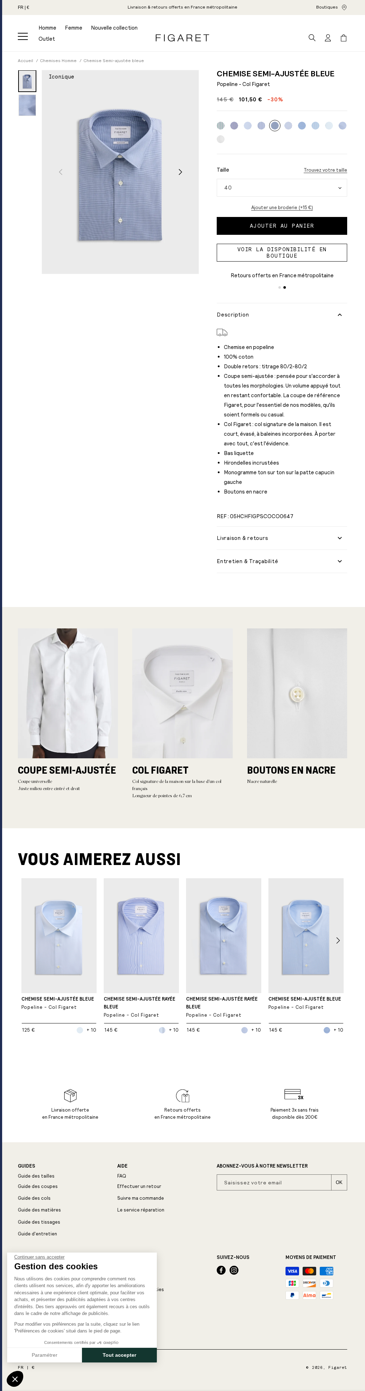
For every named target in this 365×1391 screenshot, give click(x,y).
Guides (26, 1166)
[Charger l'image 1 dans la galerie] (27, 81)
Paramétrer (44, 1355)
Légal (124, 1257)
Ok (339, 1182)
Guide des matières (39, 1210)
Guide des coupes (38, 1186)
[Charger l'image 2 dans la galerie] (27, 105)
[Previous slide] (60, 172)
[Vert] (221, 126)
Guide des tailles (36, 1176)
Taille (223, 169)
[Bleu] (234, 126)
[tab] (279, 287)
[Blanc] (221, 139)
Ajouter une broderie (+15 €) (282, 207)
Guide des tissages (39, 1222)
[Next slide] (180, 172)
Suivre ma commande (140, 1198)
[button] (23, 36)
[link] (182, 7)
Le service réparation (140, 1210)
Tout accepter (119, 1355)
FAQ (121, 1176)
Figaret (337, 1367)
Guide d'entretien (37, 1234)
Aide (122, 1166)
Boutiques (327, 7)
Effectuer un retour (139, 1186)
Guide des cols (34, 1198)
